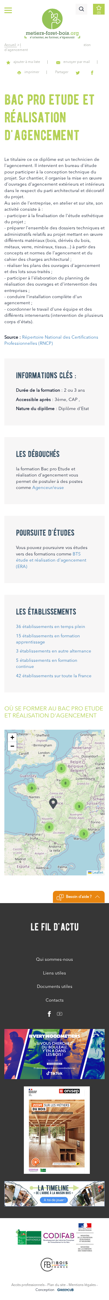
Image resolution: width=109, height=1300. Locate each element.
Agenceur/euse (48, 488)
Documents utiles (54, 987)
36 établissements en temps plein (50, 627)
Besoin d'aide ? (79, 897)
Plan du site (56, 1285)
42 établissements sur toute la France (54, 676)
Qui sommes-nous (54, 960)
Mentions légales (82, 1285)
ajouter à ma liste (26, 62)
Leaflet (97, 873)
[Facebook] (49, 1015)
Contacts (55, 1000)
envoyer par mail (76, 62)
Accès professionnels (27, 1285)
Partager (61, 72)
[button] (53, 803)
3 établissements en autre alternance (53, 651)
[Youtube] (57, 1015)
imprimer (31, 72)
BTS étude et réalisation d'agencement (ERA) (51, 560)
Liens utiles (54, 973)
